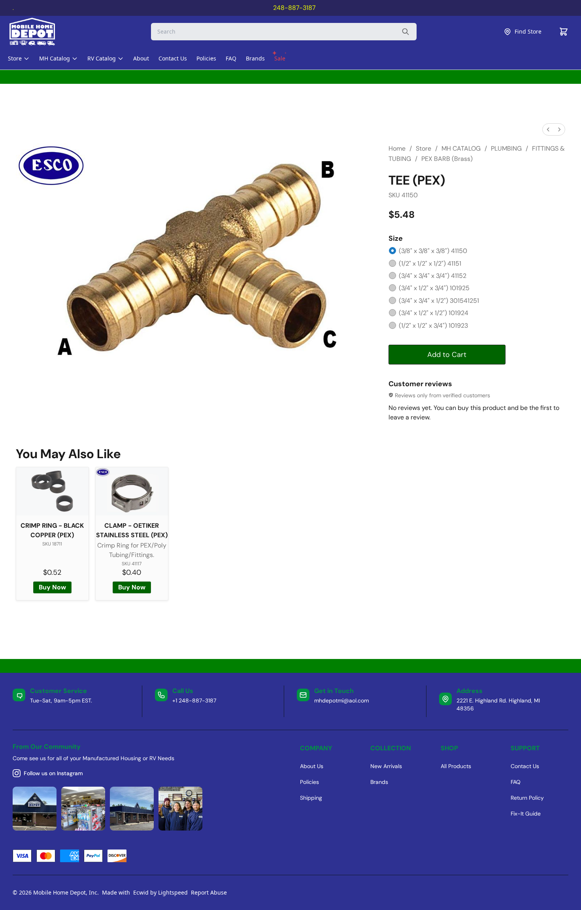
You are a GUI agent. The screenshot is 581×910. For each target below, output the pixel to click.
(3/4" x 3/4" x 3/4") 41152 (432, 276)
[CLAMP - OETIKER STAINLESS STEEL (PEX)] (132, 491)
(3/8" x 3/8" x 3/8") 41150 (433, 251)
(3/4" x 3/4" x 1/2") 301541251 (439, 300)
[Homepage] (39, 31)
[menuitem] (548, 129)
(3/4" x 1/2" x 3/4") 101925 (434, 288)
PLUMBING (506, 148)
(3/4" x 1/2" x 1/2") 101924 (433, 313)
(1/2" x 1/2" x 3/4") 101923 (433, 325)
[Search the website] (405, 31)
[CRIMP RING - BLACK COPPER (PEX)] (52, 491)
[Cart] (564, 32)
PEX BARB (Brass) (447, 159)
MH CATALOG (461, 148)
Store (423, 148)
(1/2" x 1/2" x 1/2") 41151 (430, 263)
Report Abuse (209, 892)
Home (397, 148)
